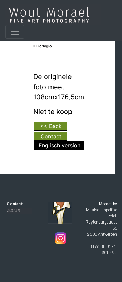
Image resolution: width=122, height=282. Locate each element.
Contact (51, 136)
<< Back (51, 126)
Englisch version (59, 145)
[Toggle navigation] (14, 32)
